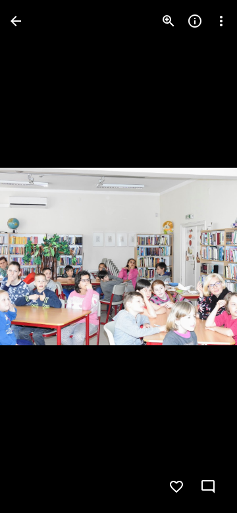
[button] (36, 256)
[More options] (221, 21)
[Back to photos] (16, 21)
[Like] (176, 487)
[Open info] (195, 21)
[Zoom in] (168, 21)
